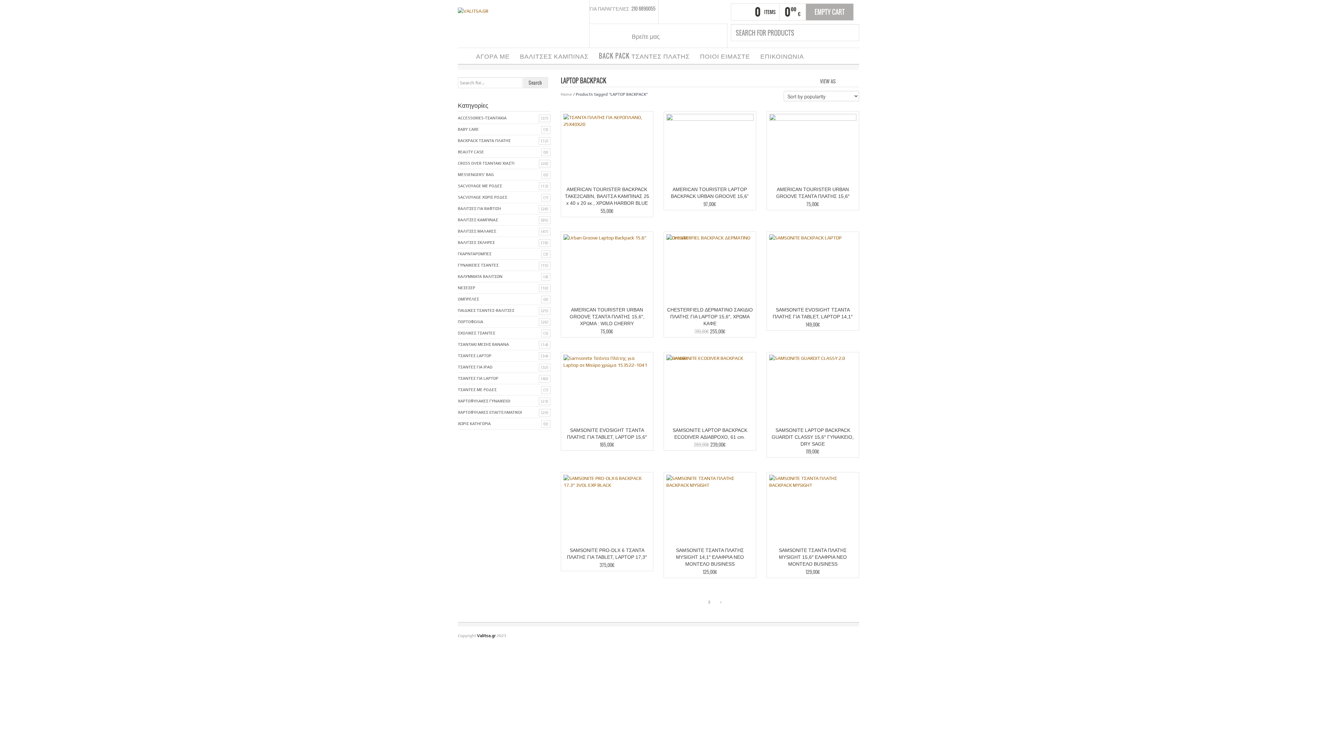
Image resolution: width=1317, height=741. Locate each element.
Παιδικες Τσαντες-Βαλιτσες (486, 310)
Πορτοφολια (470, 321)
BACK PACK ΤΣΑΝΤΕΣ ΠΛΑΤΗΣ (644, 55)
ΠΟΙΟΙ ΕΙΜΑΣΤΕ (725, 55)
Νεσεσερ (466, 287)
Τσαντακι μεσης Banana (483, 344)
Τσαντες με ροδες (477, 389)
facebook (673, 36)
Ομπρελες (468, 299)
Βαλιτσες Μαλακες (477, 231)
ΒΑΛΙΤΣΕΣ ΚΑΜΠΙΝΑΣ (554, 55)
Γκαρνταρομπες (474, 253)
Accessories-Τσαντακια (482, 118)
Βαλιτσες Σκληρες (476, 242)
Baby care (468, 129)
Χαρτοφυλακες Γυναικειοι (484, 401)
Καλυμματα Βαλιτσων (480, 276)
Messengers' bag (476, 174)
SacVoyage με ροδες (480, 186)
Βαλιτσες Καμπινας (478, 219)
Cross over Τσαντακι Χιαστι (486, 163)
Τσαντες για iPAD (475, 367)
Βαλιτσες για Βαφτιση (479, 208)
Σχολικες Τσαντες (476, 333)
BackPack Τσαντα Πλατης (484, 140)
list (854, 80)
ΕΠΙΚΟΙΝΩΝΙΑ (782, 55)
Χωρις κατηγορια (474, 423)
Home (566, 94)
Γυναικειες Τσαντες (478, 265)
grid (842, 80)
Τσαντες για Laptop (478, 378)
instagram (682, 36)
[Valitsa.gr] (473, 10)
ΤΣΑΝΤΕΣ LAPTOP (474, 355)
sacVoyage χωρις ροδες (482, 197)
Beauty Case (471, 152)
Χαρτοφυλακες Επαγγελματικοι (490, 412)
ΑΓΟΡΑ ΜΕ (493, 55)
